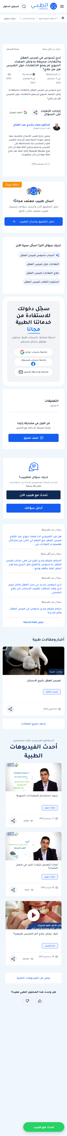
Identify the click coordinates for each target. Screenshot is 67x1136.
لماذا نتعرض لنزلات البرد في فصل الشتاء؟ (37, 866)
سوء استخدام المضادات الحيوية (37, 796)
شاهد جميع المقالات (33, 724)
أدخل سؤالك (33, 507)
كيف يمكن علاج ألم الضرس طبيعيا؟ (35, 934)
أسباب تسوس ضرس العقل (37, 255)
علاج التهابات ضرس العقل (42, 273)
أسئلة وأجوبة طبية (47, 18)
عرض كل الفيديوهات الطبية (33, 978)
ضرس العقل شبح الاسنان (44, 680)
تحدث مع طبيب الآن (34, 495)
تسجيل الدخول (11, 6)
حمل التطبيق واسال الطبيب (36, 221)
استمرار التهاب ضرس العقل (41, 282)
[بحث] (24, 6)
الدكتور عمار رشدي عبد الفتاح (31, 125)
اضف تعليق (31, 438)
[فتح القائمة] (61, 6)
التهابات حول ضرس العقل (43, 264)
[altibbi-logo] (44, 6)
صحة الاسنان (28, 18)
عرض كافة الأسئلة (33, 622)
